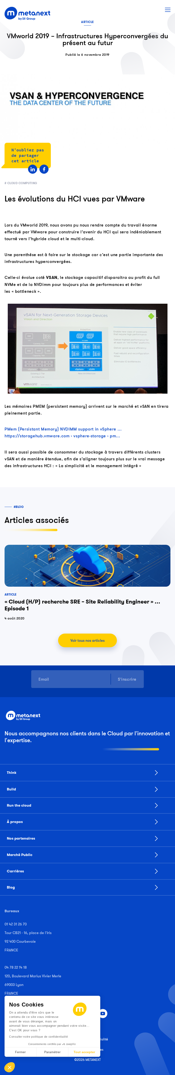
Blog (11, 887)
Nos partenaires (21, 838)
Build (11, 789)
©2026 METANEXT (87, 1059)
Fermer (20, 1052)
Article (87, 21)
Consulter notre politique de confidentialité (38, 1036)
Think (11, 772)
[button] (9, 1067)
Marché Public (19, 855)
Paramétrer (52, 1052)
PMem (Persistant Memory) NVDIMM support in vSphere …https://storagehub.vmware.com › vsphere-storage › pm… (63, 432)
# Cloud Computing (21, 183)
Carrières (15, 871)
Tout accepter (84, 1052)
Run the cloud (19, 805)
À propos (15, 822)
